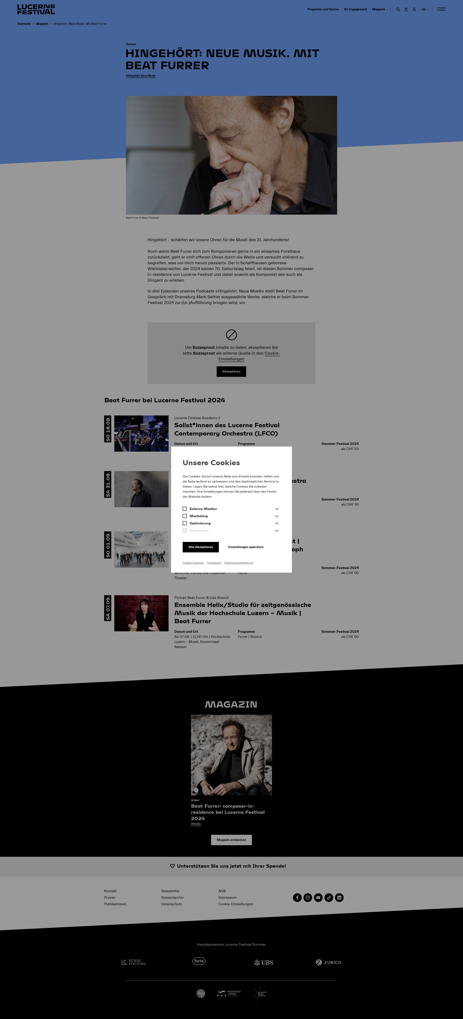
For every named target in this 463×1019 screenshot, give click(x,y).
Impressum (214, 563)
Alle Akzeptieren (200, 547)
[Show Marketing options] (276, 516)
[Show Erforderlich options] (276, 531)
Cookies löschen (193, 563)
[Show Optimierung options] (276, 523)
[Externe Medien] (185, 509)
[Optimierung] (185, 523)
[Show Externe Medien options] (276, 509)
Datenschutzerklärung (238, 563)
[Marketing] (185, 516)
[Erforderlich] (185, 530)
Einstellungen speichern (246, 547)
